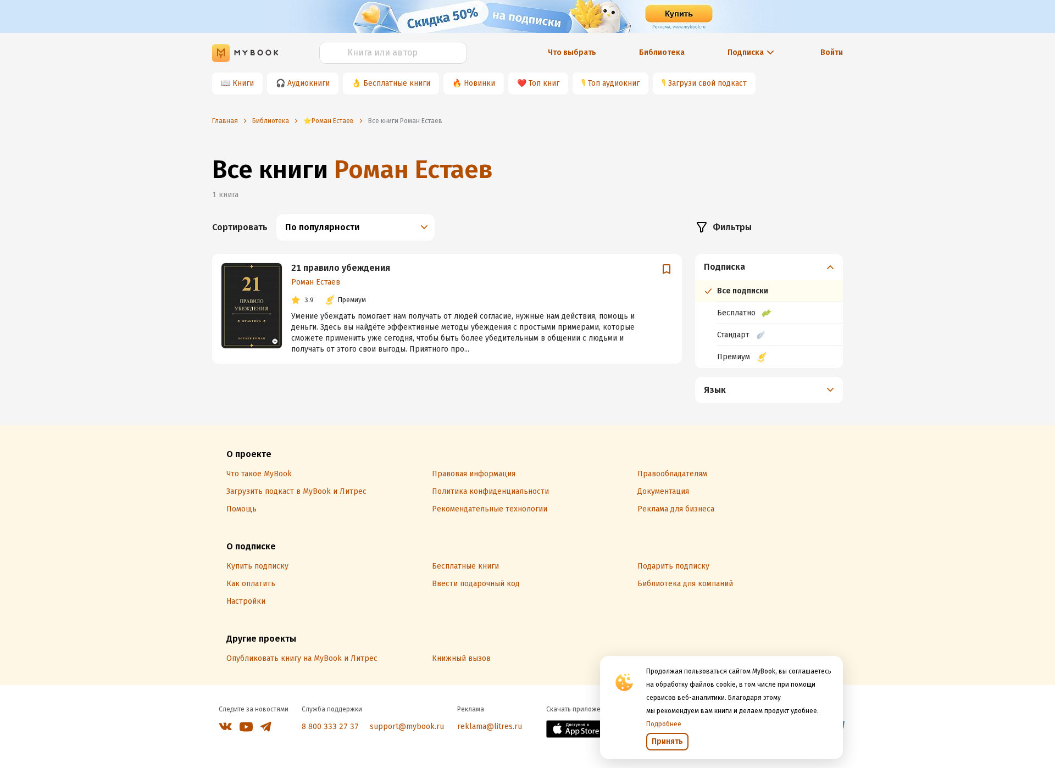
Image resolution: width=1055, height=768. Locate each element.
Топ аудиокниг (614, 83)
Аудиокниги (308, 83)
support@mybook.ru (407, 726)
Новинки (479, 83)
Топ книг (544, 83)
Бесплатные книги (396, 83)
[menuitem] (769, 311)
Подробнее (663, 724)
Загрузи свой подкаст (707, 83)
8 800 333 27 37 (330, 726)
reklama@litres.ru (489, 726)
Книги (243, 83)
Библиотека (662, 52)
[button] (769, 267)
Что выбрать (572, 52)
